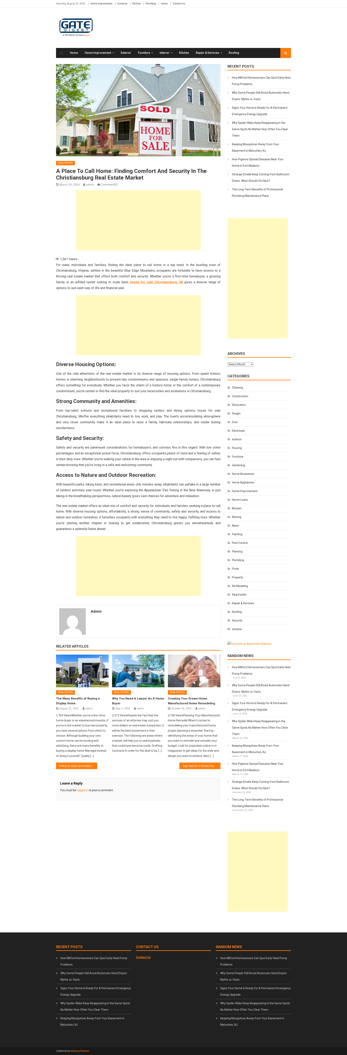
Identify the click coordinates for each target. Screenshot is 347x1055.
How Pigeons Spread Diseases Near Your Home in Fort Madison (258, 162)
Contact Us (179, 3)
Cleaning (237, 387)
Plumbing (151, 3)
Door (235, 422)
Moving (236, 517)
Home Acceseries (243, 473)
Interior (164, 52)
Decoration (239, 404)
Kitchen (136, 3)
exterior (126, 52)
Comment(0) (109, 184)
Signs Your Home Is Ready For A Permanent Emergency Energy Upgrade (259, 111)
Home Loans (240, 499)
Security (237, 620)
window (237, 629)
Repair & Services (207, 52)
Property (237, 577)
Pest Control (240, 542)
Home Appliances (243, 482)
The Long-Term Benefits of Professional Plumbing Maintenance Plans (257, 192)
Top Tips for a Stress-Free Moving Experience (201, 766)
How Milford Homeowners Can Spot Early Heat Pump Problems (261, 81)
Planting (237, 551)
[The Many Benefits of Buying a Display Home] (82, 671)
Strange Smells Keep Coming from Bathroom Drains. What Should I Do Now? (260, 177)
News (235, 525)
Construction (240, 396)
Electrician (238, 430)
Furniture (122, 3)
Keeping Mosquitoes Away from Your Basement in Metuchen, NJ (255, 147)
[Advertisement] (138, 220)
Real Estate (65, 162)
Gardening (238, 465)
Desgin (236, 413)
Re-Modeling (240, 586)
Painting (237, 534)
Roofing (234, 52)
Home (164, 3)
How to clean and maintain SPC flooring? (79, 766)
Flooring (237, 448)
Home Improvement (101, 3)
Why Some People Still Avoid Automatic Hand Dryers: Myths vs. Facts (260, 96)
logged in (82, 790)
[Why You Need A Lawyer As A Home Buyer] (138, 671)
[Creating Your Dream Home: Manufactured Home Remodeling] (194, 671)
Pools (235, 568)
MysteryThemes (80, 1050)
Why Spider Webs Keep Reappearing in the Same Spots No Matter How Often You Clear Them (260, 129)
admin (90, 184)
